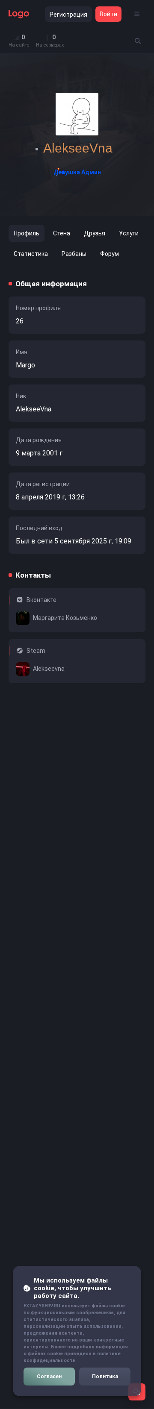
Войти (108, 14)
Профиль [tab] (26, 233)
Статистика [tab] (31, 253)
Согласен (49, 1377)
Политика (105, 1377)
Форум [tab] (109, 253)
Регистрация (68, 14)
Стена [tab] (61, 233)
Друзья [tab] (94, 233)
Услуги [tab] (129, 233)
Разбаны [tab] (74, 253)
